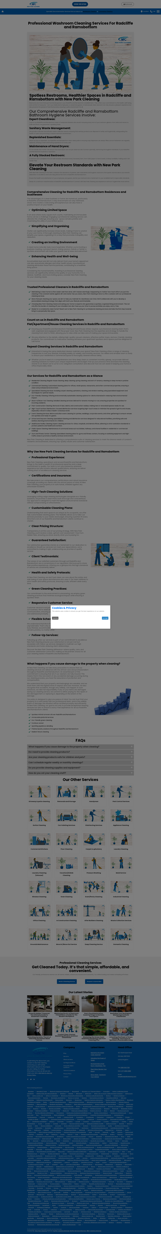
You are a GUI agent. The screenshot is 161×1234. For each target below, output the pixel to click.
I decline (55, 618)
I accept (105, 618)
